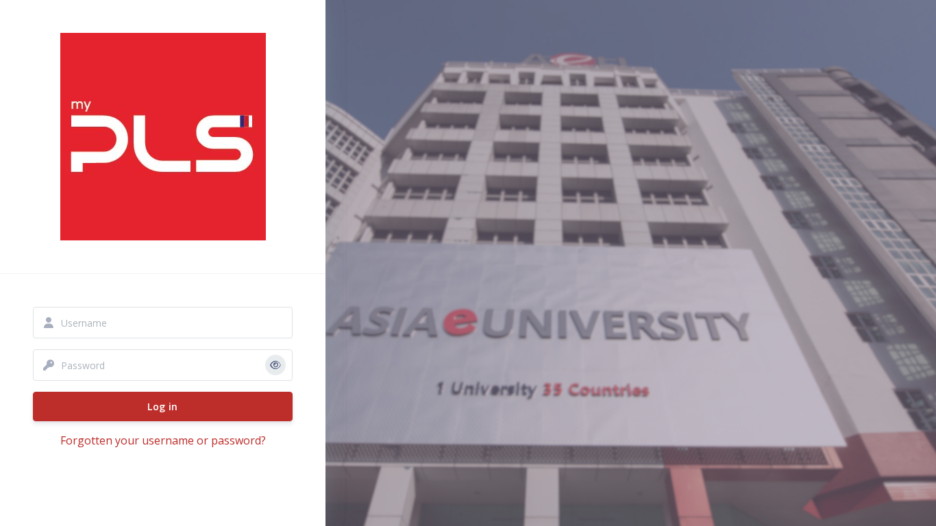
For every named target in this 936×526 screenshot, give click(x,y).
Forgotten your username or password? (163, 440)
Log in (162, 406)
